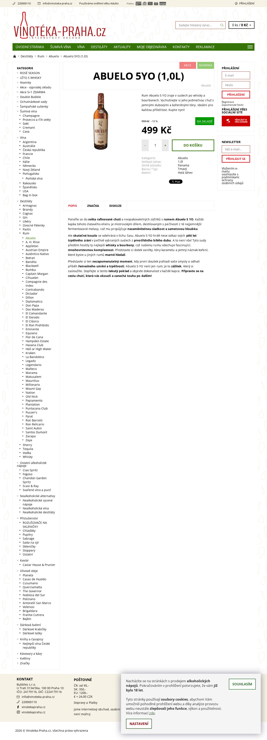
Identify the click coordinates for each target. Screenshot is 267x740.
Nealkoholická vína (36, 508)
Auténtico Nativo (37, 254)
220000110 (24, 3)
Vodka (27, 453)
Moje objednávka (151, 47)
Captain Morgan (37, 274)
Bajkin (27, 619)
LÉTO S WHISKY (30, 78)
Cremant (29, 127)
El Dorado (32, 317)
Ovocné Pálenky (34, 225)
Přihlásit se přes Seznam (241, 120)
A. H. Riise (33, 242)
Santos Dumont (36, 432)
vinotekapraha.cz (33, 707)
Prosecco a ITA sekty (37, 120)
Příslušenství (29, 518)
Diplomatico (34, 301)
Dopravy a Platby (86, 703)
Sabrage (28, 538)
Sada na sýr (31, 542)
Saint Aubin (34, 428)
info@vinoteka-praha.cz (57, 3)
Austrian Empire (37, 250)
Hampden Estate (37, 341)
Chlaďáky (29, 531)
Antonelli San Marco (37, 603)
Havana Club (34, 345)
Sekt (26, 124)
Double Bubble (30, 97)
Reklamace (205, 47)
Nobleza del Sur (34, 595)
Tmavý (182, 169)
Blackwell (32, 266)
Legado (31, 361)
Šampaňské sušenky (34, 106)
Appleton (32, 246)
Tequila (28, 449)
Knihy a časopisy (31, 639)
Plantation (33, 404)
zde (152, 713)
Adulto (114, 3)
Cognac (28, 213)
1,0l (180, 161)
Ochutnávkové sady (33, 102)
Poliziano (29, 599)
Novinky (25, 82)
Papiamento (34, 400)
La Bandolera (35, 357)
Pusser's (31, 412)
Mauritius (32, 381)
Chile (26, 158)
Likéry (27, 221)
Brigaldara (30, 611)
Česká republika (34, 150)
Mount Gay (33, 389)
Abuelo (206, 85)
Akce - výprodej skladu (35, 87)
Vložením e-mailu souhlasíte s (232, 176)
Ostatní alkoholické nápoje (32, 464)
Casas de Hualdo (34, 579)
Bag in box (30, 195)
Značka (93, 206)
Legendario (33, 365)
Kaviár (24, 560)
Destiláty (99, 47)
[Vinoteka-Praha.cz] (73, 25)
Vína (81, 47)
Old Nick (32, 396)
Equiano (31, 333)
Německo (29, 166)
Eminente (32, 329)
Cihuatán (32, 278)
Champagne (31, 116)
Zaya (29, 440)
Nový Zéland (31, 170)
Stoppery (29, 550)
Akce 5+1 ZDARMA (32, 92)
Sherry (27, 445)
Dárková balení (30, 625)
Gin (25, 217)
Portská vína (34, 178)
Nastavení (139, 723)
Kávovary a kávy (31, 654)
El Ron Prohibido (37, 325)
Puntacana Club (37, 408)
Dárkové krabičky (34, 629)
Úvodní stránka (30, 47)
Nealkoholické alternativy (37, 496)
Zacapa (31, 436)
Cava (26, 131)
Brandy (28, 209)
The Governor (32, 591)
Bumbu (31, 270)
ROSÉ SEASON (30, 73)
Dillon (30, 297)
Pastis (27, 229)
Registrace (228, 102)
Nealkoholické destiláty (39, 512)
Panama (183, 165)
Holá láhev (185, 173)
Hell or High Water (38, 349)
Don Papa (32, 305)
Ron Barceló (34, 420)
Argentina (30, 142)
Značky (25, 663)
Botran (30, 258)
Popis (72, 206)
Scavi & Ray (31, 486)
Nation (30, 392)
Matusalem (33, 377)
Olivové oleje (29, 571)
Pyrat (29, 416)
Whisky (28, 457)
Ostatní (28, 554)
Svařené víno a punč (37, 490)
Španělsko (30, 187)
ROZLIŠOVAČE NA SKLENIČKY (35, 525)
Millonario (33, 385)
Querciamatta (32, 587)
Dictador (32, 293)
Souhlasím (242, 684)
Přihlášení (246, 3)
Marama (31, 373)
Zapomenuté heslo (232, 105)
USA (25, 191)
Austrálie (29, 146)
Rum (26, 233)
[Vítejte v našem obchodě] (15, 56)
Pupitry (28, 534)
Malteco (31, 369)
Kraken (30, 353)
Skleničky (29, 546)
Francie (28, 154)
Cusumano (30, 583)
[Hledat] (222, 25)
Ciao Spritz (30, 470)
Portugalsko (31, 174)
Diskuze (115, 206)
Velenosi (28, 607)
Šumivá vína (60, 47)
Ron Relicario (35, 424)
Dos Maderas (35, 309)
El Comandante (36, 313)
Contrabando (35, 289)
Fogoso (27, 474)
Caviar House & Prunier (39, 565)
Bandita (31, 262)
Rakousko (29, 183)
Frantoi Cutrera (33, 615)
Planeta (28, 575)
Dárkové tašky (32, 633)
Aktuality (122, 47)
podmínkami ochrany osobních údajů (232, 180)
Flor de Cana (34, 337)
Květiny (25, 658)
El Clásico (32, 321)
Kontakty (181, 47)
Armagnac (30, 205)
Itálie (26, 162)
